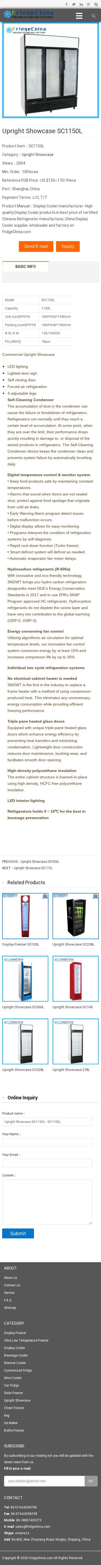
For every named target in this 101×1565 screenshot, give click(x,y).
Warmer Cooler (15, 1363)
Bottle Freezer (14, 1430)
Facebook (66, 4)
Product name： (14, 1113)
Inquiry (67, 246)
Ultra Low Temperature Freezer (26, 1340)
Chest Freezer (14, 1408)
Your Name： (12, 1134)
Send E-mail (36, 246)
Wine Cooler (13, 1378)
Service (9, 1293)
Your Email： (11, 1155)
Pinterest (88, 4)
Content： (9, 1175)
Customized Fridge (18, 1370)
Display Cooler (14, 1348)
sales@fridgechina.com (32, 1527)
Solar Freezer (13, 1393)
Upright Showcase (38, 154)
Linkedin (81, 4)
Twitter (74, 4)
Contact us (12, 1285)
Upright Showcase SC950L (40, 862)
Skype (95, 4)
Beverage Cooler (16, 1355)
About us (10, 1278)
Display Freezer (15, 1333)
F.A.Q (8, 1300)
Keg (6, 1415)
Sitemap (10, 1308)
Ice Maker (11, 1423)
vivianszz (22, 1533)
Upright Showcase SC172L (33, 868)
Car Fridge (11, 1385)
